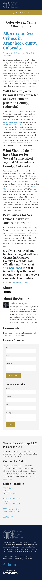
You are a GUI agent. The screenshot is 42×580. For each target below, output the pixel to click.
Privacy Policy (18, 559)
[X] (15, 565)
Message (9, 363)
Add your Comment (13, 336)
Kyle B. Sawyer (16, 53)
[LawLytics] (10, 572)
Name (7, 347)
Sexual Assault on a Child (12, 122)
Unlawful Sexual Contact (15, 125)
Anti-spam (28, 559)
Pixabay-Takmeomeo (20, 283)
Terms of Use (7, 559)
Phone (8, 397)
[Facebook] (4, 565)
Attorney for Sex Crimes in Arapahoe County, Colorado (20, 40)
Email (7, 355)
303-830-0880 (22, 12)
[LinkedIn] (9, 565)
